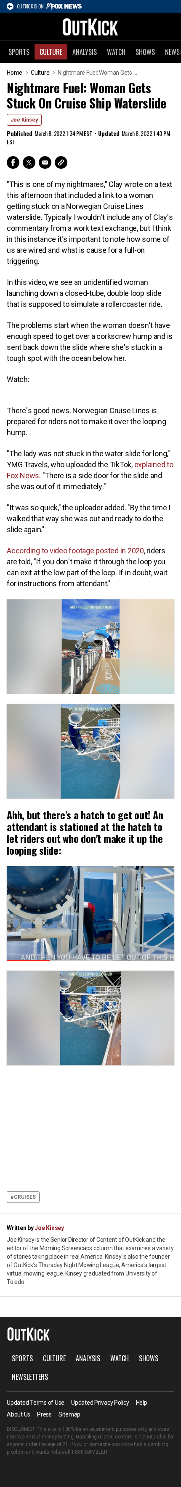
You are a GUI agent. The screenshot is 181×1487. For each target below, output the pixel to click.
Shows (145, 52)
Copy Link (61, 162)
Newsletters (30, 1377)
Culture (51, 52)
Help (141, 1402)
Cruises (25, 1197)
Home (14, 72)
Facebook (13, 162)
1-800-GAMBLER (89, 1452)
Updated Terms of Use (35, 1402)
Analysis (84, 52)
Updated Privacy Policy (100, 1402)
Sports (18, 52)
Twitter (29, 162)
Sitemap (69, 1414)
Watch (116, 52)
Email (45, 162)
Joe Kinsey (24, 120)
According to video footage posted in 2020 (75, 550)
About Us (18, 1414)
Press (44, 1414)
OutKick (90, 26)
